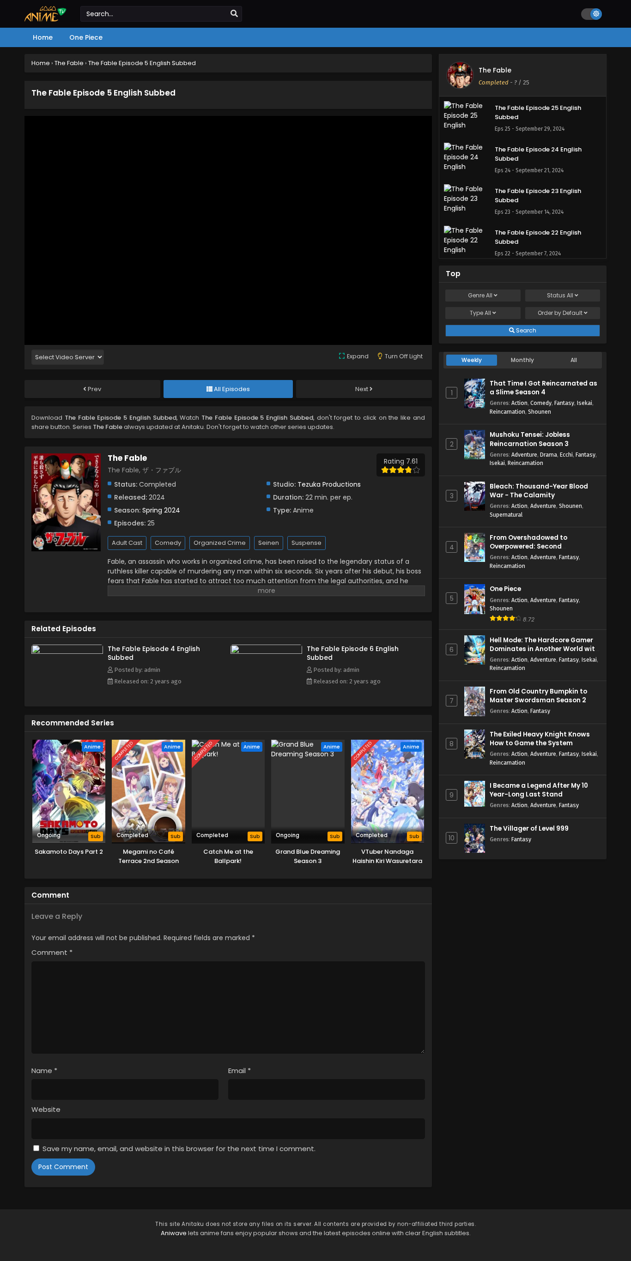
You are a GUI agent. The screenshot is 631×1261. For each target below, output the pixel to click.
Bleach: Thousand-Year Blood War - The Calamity (539, 491)
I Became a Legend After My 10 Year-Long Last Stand (539, 790)
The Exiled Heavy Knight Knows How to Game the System (540, 739)
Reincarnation (507, 411)
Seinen (268, 542)
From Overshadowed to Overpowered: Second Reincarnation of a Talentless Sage (539, 551)
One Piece (505, 589)
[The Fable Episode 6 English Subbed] (266, 651)
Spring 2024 (161, 510)
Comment (52, 952)
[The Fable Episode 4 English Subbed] (67, 651)
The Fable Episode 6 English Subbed (353, 653)
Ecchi (566, 454)
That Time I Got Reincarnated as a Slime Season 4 (543, 388)
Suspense (306, 542)
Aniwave (174, 1233)
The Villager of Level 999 (529, 828)
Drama (548, 454)
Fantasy (564, 402)
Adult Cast (127, 542)
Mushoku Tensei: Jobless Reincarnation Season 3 (530, 439)
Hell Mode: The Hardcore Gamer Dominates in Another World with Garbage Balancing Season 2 (544, 649)
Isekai (584, 402)
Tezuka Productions (329, 484)
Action (519, 402)
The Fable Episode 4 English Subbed (154, 653)
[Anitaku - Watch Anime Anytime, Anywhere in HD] (45, 19)
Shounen (539, 411)
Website (46, 1109)
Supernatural (506, 514)
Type (480, 313)
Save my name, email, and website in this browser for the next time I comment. (179, 1148)
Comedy (168, 542)
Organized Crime (220, 542)
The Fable (495, 70)
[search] (234, 14)
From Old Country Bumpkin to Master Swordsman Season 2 (538, 696)
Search (525, 330)
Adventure (524, 454)
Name (44, 1070)
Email (239, 1070)
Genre (480, 295)
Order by (560, 313)
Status (560, 295)
